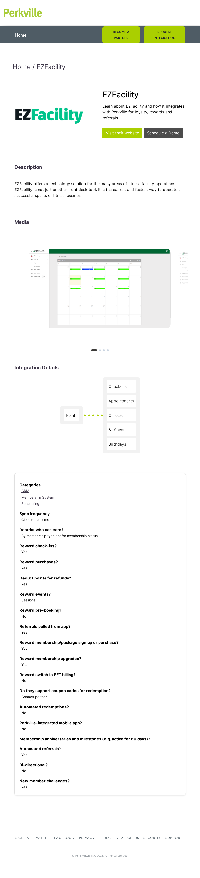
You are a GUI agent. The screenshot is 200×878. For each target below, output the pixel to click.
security (152, 838)
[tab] (94, 350)
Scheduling (30, 503)
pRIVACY (87, 838)
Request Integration (165, 35)
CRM (25, 491)
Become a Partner (121, 35)
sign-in (22, 838)
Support (173, 838)
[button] (193, 12)
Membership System (37, 497)
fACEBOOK (64, 838)
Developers (127, 838)
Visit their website (122, 132)
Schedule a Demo (163, 132)
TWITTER (42, 838)
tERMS (105, 838)
